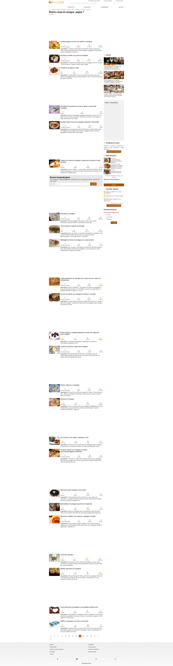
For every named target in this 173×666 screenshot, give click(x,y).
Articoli (87, 7)
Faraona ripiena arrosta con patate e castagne (76, 41)
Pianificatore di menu (113, 151)
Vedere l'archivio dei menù (113, 175)
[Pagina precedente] (54, 636)
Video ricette (53, 647)
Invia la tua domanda (115, 205)
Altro (120, 7)
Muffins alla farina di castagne (70, 569)
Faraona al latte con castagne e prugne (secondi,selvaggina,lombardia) (73, 450)
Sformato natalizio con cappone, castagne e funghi (77, 516)
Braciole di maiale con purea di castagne (74, 55)
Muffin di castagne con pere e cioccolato (74, 621)
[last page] (50, 639)
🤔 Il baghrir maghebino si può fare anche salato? (113, 192)
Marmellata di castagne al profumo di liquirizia (76, 504)
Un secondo (109, 217)
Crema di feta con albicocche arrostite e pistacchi (116, 161)
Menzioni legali (92, 651)
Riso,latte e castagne (67, 213)
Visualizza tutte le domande (117, 203)
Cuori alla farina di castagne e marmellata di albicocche (79, 607)
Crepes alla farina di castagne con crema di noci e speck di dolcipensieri (80, 279)
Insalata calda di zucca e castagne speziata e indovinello (79, 122)
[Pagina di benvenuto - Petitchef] (49, 9)
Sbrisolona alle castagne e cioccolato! (73, 490)
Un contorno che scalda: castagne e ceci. (74, 437)
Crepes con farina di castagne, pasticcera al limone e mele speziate (80, 161)
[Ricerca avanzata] (117, 4)
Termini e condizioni (93, 649)
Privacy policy (92, 647)
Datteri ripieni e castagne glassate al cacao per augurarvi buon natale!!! (79, 333)
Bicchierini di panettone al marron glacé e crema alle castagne (78, 107)
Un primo (108, 214)
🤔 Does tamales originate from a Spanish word (112, 199)
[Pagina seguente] (98, 636)
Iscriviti (93, 184)
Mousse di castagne (67, 399)
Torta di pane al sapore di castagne (72, 226)
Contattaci (91, 644)
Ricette (71, 7)
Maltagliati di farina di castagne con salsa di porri (77, 240)
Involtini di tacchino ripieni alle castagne (74, 346)
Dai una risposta (107, 194)
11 (94, 636)
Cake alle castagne (66, 555)
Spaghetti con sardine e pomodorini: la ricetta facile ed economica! (117, 167)
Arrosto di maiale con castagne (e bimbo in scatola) (78, 294)
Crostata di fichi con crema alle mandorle (116, 172)
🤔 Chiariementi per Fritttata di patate (113, 196)
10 (91, 636)
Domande (104, 7)
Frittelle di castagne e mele (69, 68)
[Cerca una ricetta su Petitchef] (115, 3)
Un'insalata (109, 219)
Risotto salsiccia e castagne (69, 385)
